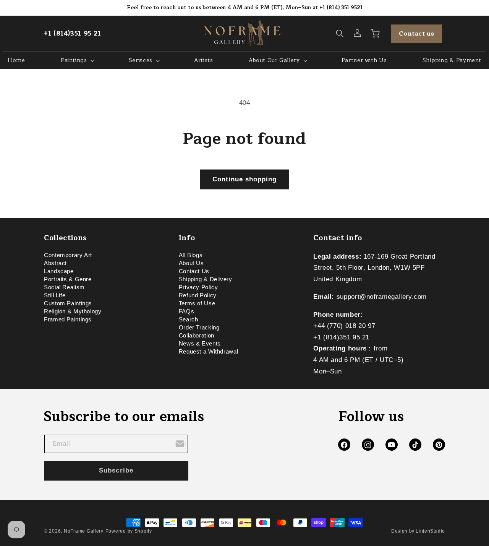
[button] (340, 33)
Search (188, 319)
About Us (191, 263)
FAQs (186, 311)
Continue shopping (244, 179)
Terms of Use (197, 303)
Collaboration (196, 335)
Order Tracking (199, 327)
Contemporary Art (68, 256)
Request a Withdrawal (208, 351)
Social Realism (64, 287)
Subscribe (116, 470)
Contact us (416, 34)
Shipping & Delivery (205, 279)
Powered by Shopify (128, 531)
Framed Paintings (68, 319)
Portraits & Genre (68, 279)
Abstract (55, 263)
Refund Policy (198, 295)
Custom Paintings (68, 303)
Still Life (54, 295)
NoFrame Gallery (84, 531)
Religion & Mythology (73, 311)
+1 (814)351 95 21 (72, 33)
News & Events (200, 343)
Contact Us (194, 271)
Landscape (59, 271)
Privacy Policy (198, 287)
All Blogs (191, 256)
